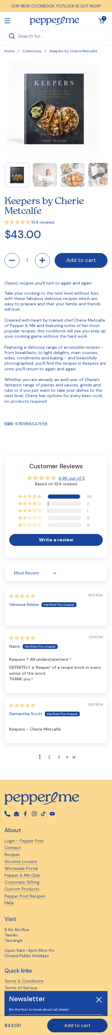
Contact (12, 847)
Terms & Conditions (24, 981)
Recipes (12, 854)
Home (9, 51)
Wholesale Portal (21, 868)
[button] (11, 260)
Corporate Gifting (21, 882)
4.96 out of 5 (71, 478)
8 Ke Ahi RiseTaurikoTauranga (16, 935)
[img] (22, 596)
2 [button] (49, 757)
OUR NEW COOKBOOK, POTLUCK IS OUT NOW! (56, 6)
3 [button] (59, 757)
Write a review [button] (56, 540)
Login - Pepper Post (24, 840)
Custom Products (21, 889)
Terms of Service (20, 987)
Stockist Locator (21, 861)
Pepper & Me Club (22, 875)
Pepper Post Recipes (24, 896)
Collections (32, 51)
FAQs (9, 903)
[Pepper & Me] (54, 21)
